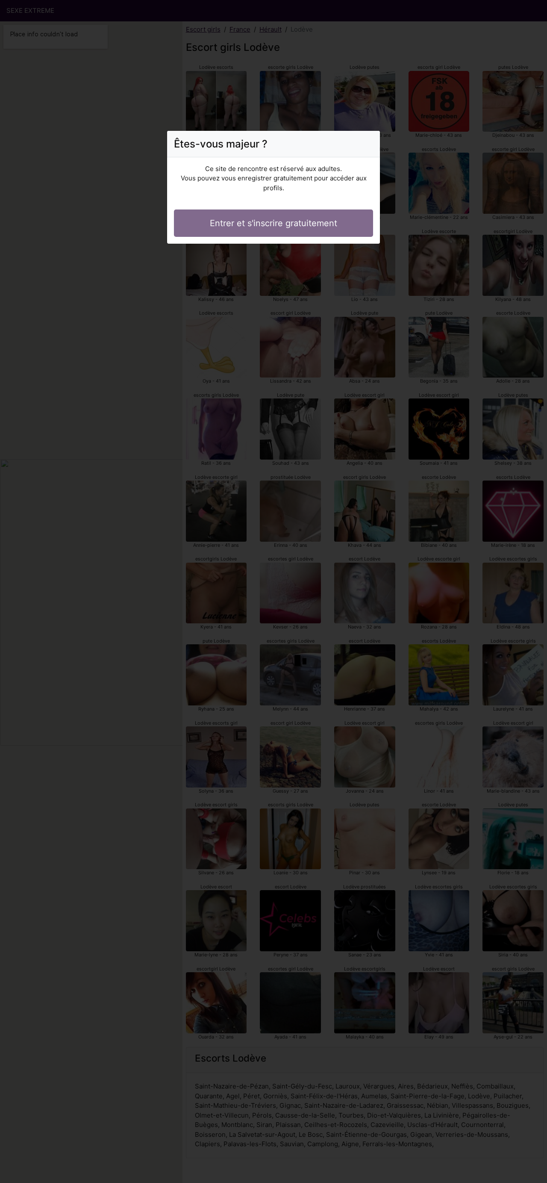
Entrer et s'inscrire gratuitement (273, 223)
